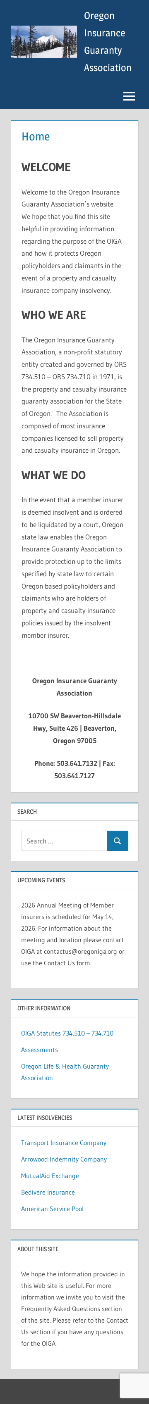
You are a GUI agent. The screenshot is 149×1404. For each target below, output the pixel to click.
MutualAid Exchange (50, 1175)
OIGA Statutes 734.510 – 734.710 (67, 1033)
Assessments (39, 1049)
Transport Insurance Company (63, 1142)
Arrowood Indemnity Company (64, 1159)
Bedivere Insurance (48, 1192)
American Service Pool (52, 1208)
